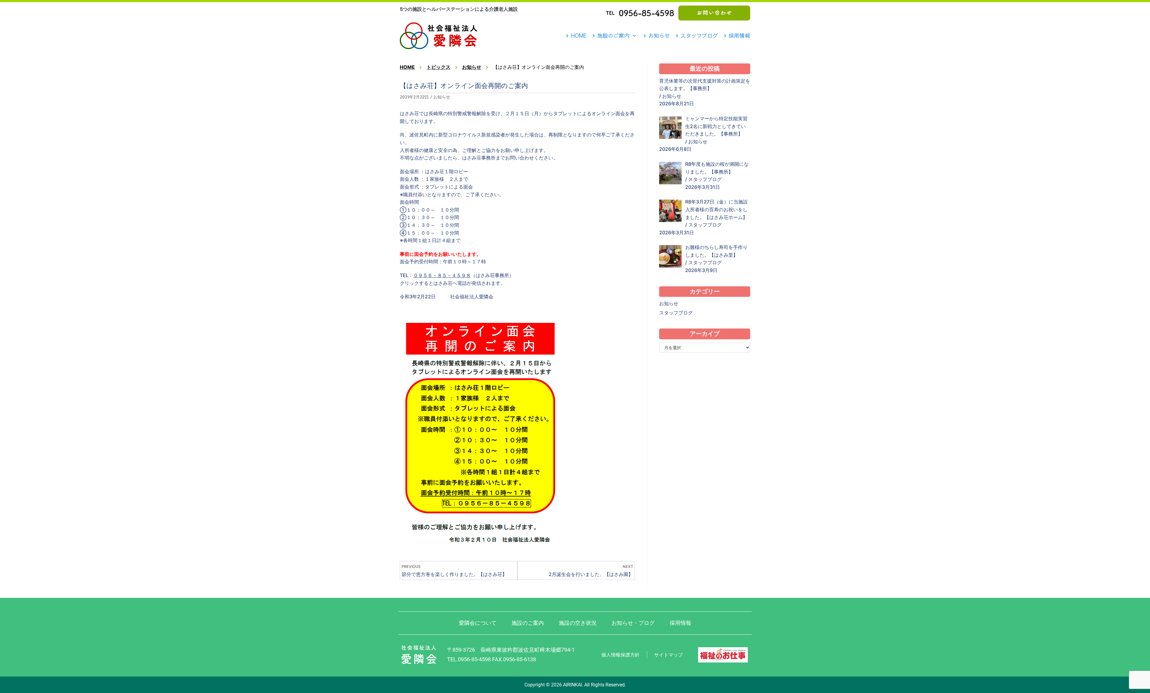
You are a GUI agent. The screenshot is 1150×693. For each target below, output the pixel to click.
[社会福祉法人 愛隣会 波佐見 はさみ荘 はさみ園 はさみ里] (438, 35)
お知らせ (659, 35)
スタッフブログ (699, 35)
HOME (579, 35)
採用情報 (739, 35)
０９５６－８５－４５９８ (442, 275)
